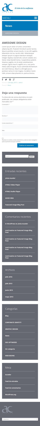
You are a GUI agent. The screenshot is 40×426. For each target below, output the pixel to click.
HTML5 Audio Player (12, 191)
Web (3, 130)
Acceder (8, 375)
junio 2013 (9, 290)
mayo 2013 (9, 297)
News (8, 26)
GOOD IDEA (9, 198)
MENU (6, 18)
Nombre (4, 116)
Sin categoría (10, 349)
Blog (6, 316)
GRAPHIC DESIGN (11, 329)
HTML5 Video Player (12, 185)
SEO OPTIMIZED (11, 342)
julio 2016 (8, 277)
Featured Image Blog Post (14, 205)
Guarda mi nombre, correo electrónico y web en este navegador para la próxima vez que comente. (19, 140)
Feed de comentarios (13, 388)
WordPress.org (10, 395)
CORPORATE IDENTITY (13, 322)
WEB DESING (10, 356)
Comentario (5, 104)
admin (21, 82)
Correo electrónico (7, 123)
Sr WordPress (10, 224)
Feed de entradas (11, 381)
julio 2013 (8, 283)
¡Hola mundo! (10, 178)
